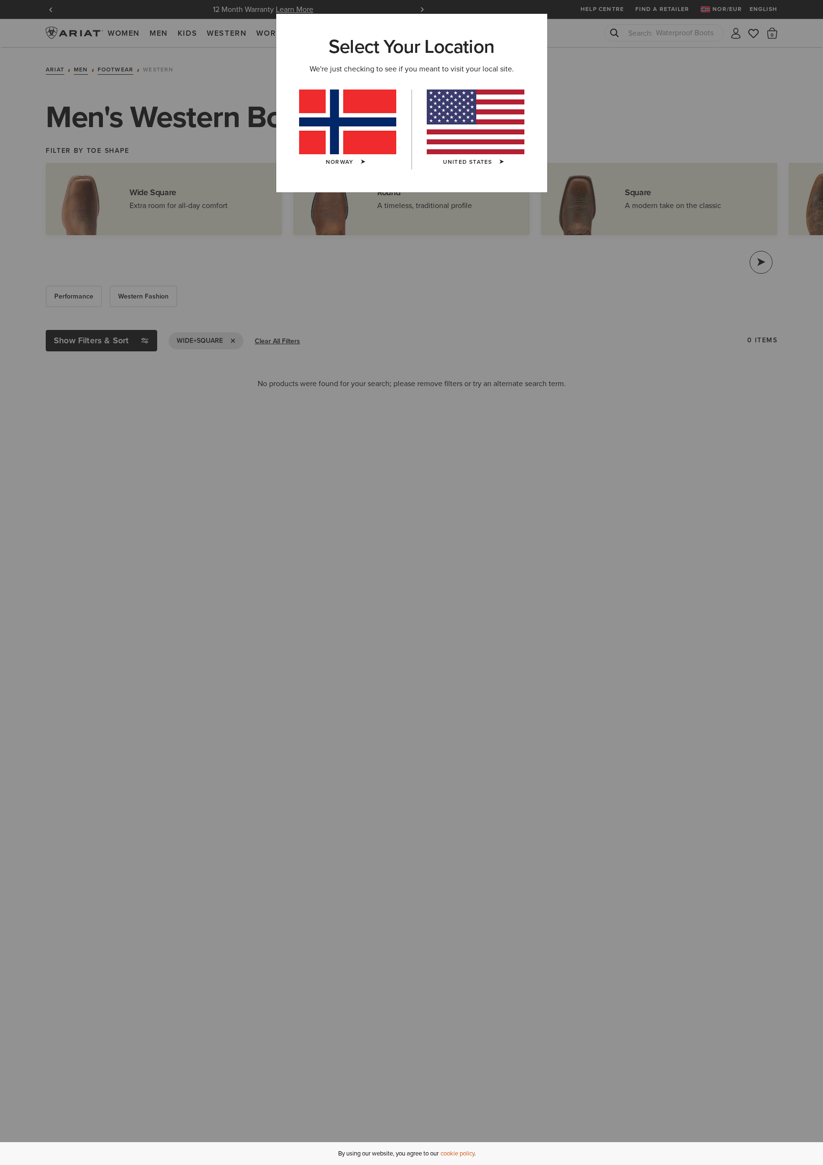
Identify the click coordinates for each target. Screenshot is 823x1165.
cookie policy (457, 1153)
